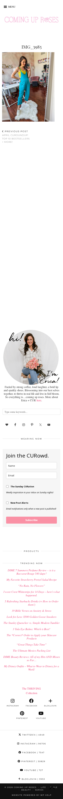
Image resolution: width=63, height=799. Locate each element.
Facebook (32, 752)
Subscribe (31, 520)
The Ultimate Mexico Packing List (31, 650)
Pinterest (32, 761)
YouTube (33, 770)
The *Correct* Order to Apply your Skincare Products (32, 636)
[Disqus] (31, 191)
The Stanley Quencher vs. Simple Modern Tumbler (31, 623)
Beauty (26, 790)
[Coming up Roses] (31, 20)
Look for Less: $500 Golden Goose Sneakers (31, 616)
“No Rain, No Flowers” (31, 585)
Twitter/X (33, 735)
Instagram (33, 743)
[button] (11, 6)
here (39, 400)
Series (39, 790)
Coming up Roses (25, 787)
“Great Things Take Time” (31, 644)
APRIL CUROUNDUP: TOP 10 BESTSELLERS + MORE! (16, 136)
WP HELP (45, 795)
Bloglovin (33, 779)
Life (43, 787)
